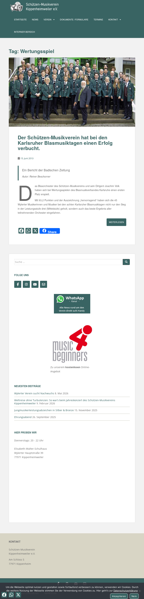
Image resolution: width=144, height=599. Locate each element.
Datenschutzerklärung (125, 590)
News (35, 19)
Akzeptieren (119, 596)
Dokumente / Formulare (74, 19)
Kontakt (113, 19)
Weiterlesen (116, 222)
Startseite (20, 19)
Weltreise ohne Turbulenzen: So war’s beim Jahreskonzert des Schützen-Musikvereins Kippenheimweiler (64, 402)
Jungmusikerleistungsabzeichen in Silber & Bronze (44, 410)
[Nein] (139, 591)
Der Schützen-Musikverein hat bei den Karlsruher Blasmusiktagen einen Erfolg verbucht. (65, 143)
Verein (47, 19)
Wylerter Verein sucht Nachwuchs (34, 393)
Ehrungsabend (23, 417)
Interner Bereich (24, 31)
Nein (134, 596)
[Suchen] (126, 262)
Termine (98, 19)
